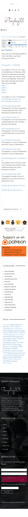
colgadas (13, 350)
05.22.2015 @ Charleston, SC (11, 99)
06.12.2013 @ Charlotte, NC (11, 117)
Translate (19, 230)
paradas (5, 338)
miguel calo (12, 334)
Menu (4, 30)
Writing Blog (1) (8, 309)
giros (18, 326)
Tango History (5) (8, 299)
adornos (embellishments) (15, 357)
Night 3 (4, 90)
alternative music (7, 346)
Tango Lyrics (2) (8, 302)
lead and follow (7, 342)
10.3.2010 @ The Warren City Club (13, 185)
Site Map (5, 449)
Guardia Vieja (16, 330)
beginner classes (11, 338)
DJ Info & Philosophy (12, 37)
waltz (21, 328)
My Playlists (6, 50)
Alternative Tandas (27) (10, 286)
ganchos (12, 328)
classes (14, 348)
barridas (19, 353)
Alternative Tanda (17, 332)
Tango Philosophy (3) (9, 304)
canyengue (10, 330)
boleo (4, 344)
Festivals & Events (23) (9, 289)
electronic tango (13, 355)
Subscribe (7, 492)
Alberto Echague (12, 336)
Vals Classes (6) (8, 276)
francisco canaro (7, 363)
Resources (6, 445)
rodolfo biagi (19, 350)
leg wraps (14, 346)
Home (3, 37)
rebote (23, 353)
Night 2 (4, 88)
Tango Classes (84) (9, 271)
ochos (16, 334)
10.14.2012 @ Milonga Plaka (11, 140)
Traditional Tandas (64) (10, 307)
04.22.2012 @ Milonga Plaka (11, 174)
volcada (17, 328)
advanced (5, 326)
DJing (6, 352)
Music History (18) (8, 284)
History (5, 431)
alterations (13, 342)
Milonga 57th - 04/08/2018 (11, 65)
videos (15, 340)
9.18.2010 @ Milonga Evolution (12, 190)
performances (13, 353)
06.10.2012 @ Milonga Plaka (11, 149)
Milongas (5, 438)
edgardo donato (14, 324)
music (9, 359)
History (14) (7, 281)
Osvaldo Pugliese (17, 344)
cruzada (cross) (17, 359)
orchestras (5, 334)
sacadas (6, 361)
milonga (6, 350)
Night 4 (4, 92)
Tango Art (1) (7, 294)
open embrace (14, 361)
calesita (23, 330)
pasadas (5, 330)
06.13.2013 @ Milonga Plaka (11, 106)
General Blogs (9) (8, 291)
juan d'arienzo (12, 326)
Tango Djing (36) (8, 297)
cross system (6, 324)
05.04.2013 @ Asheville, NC (11, 129)
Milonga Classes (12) (9, 273)
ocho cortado (6, 328)
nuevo (20, 324)
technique (21, 334)
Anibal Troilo (19, 336)
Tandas (20, 342)
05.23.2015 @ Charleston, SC (11, 101)
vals (4, 359)
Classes (5, 442)
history (9, 344)
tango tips (5, 357)
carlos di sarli (20, 355)
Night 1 (4, 85)
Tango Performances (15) (10, 279)
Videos (5, 428)
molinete (5, 336)
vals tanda (5, 355)
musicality (5, 332)
